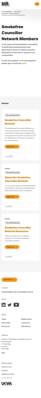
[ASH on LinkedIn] (4, 305)
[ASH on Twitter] (9, 305)
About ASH (6, 323)
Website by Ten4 (8, 374)
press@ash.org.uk (26, 292)
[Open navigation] (37, 4)
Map (3, 353)
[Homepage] (6, 4)
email (23, 63)
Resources (6, 326)
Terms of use (6, 367)
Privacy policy (7, 363)
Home (4, 319)
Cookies (5, 370)
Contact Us (25, 323)
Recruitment (26, 326)
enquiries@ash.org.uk (10, 292)
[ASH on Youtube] (15, 305)
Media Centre (26, 319)
